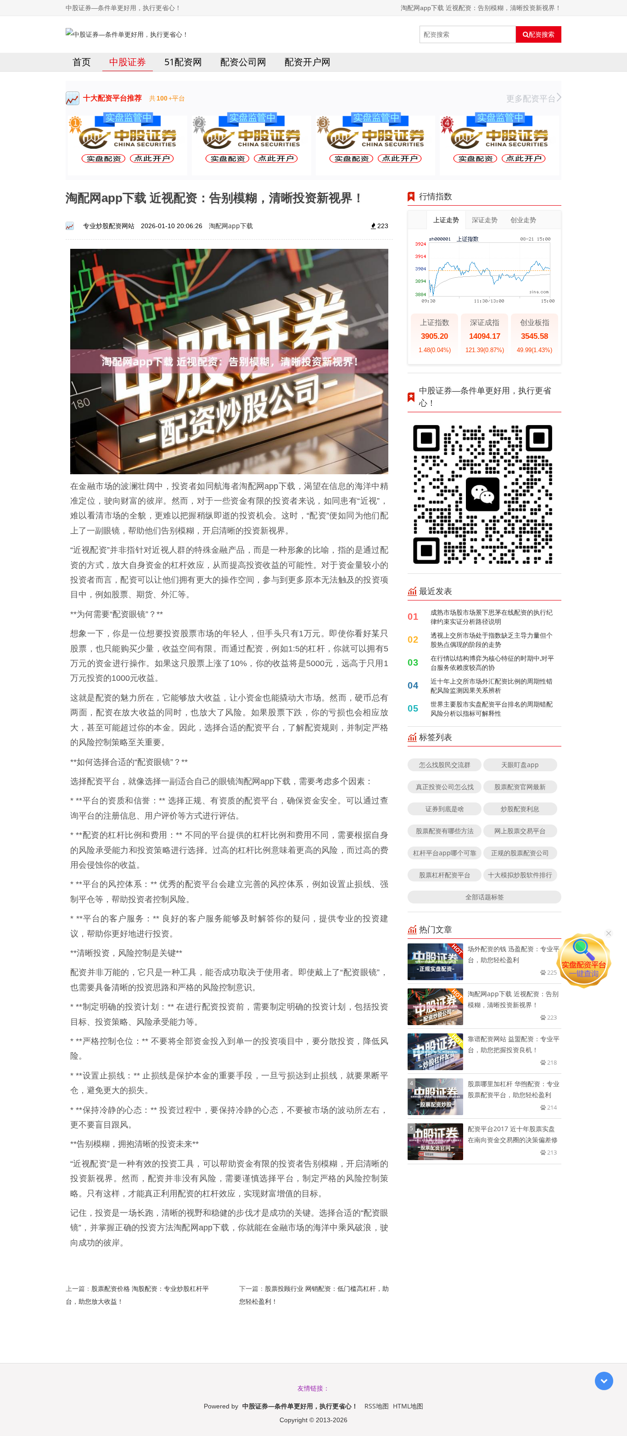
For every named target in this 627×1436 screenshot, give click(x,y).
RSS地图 (376, 1406)
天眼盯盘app (520, 764)
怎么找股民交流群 (444, 764)
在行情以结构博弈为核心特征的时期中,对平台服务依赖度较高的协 (492, 663)
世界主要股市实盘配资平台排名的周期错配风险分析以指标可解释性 (492, 709)
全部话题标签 (484, 896)
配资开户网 (307, 62)
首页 (82, 62)
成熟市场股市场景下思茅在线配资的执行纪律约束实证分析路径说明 (492, 617)
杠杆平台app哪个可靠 (444, 852)
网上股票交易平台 (520, 830)
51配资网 (183, 62)
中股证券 (127, 62)
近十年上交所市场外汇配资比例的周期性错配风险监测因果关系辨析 (492, 686)
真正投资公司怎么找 (445, 786)
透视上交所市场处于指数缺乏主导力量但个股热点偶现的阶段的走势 (492, 640)
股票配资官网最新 (520, 786)
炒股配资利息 (520, 808)
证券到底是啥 (444, 808)
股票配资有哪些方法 (445, 830)
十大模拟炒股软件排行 (520, 874)
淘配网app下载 (231, 225)
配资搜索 (541, 34)
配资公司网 (243, 62)
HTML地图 (408, 1406)
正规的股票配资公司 (520, 852)
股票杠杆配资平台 (444, 874)
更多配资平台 (531, 98)
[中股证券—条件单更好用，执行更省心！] (127, 34)
